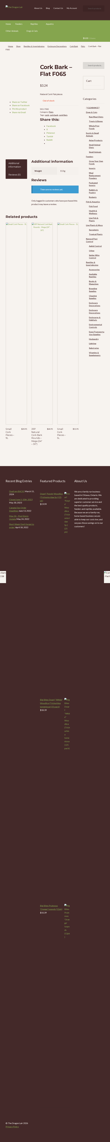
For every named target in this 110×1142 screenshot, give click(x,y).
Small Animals (95, 152)
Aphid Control (95, 246)
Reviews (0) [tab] (14, 174)
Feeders (18, 24)
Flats (83, 46)
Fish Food (93, 206)
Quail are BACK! (16, 491)
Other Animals (12, 31)
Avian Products (95, 140)
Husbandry (94, 339)
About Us (38, 8)
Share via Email (19, 112)
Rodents (93, 197)
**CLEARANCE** (93, 108)
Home (8, 24)
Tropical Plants (95, 234)
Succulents (94, 230)
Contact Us (58, 8)
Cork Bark (74, 46)
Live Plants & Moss (94, 225)
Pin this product (19, 108)
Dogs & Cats (32, 31)
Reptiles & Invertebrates (34, 46)
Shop (18, 46)
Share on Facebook (21, 105)
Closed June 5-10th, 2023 (20, 499)
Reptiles (34, 24)
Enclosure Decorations (57, 46)
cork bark (54, 115)
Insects (92, 168)
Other (91, 250)
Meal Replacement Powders (95, 175)
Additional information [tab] (14, 165)
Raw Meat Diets (96, 117)
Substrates (94, 348)
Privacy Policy (12, 1126)
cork (47, 115)
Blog (48, 8)
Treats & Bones (96, 121)
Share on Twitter (19, 102)
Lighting (92, 343)
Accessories (94, 269)
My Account (72, 8)
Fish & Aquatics (93, 202)
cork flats (63, 115)
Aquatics (50, 24)
